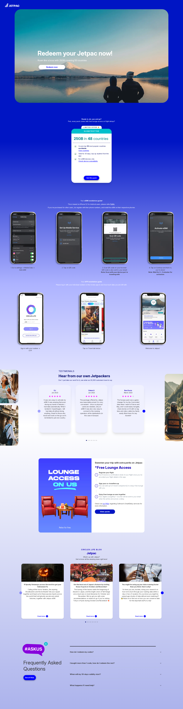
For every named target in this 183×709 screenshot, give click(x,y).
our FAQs (106, 504)
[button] (116, 652)
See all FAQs (29, 677)
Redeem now (52, 67)
